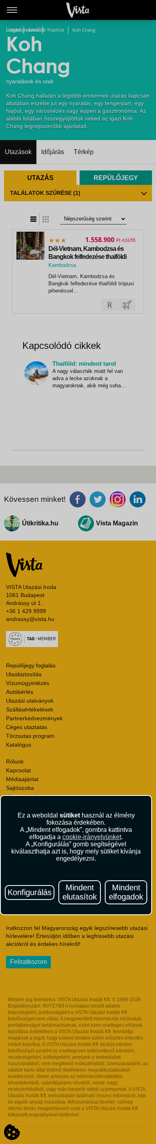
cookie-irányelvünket (91, 836)
